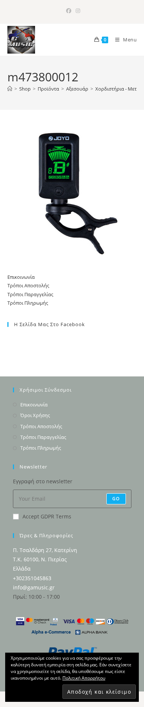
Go (116, 498)
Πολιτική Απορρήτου (83, 678)
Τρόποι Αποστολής (28, 285)
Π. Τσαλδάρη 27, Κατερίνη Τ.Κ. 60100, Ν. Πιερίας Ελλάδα (45, 559)
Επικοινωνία (21, 277)
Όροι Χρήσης (35, 415)
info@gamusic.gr (34, 587)
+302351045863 (32, 578)
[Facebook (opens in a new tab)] (68, 10)
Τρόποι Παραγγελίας (30, 294)
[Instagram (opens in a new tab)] (76, 10)
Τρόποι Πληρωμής (27, 303)
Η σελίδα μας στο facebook (49, 324)
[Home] (9, 88)
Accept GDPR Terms (47, 516)
